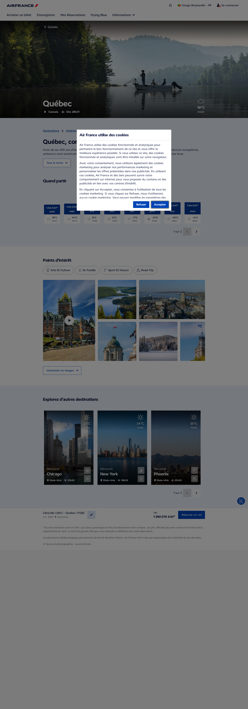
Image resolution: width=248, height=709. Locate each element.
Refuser (141, 204)
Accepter (160, 204)
